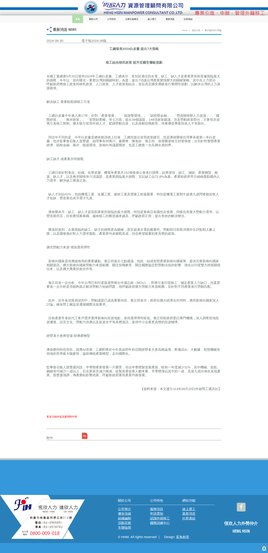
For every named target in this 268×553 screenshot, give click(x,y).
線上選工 (152, 19)
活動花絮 (124, 523)
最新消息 (170, 19)
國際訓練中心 (160, 523)
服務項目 (156, 509)
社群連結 (188, 19)
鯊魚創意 (182, 537)
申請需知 (156, 513)
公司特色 (111, 19)
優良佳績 (124, 513)
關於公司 (93, 19)
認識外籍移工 (160, 518)
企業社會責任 (131, 19)
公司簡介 (124, 509)
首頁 (77, 19)
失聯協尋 (124, 528)
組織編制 (124, 518)
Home (185, 30)
